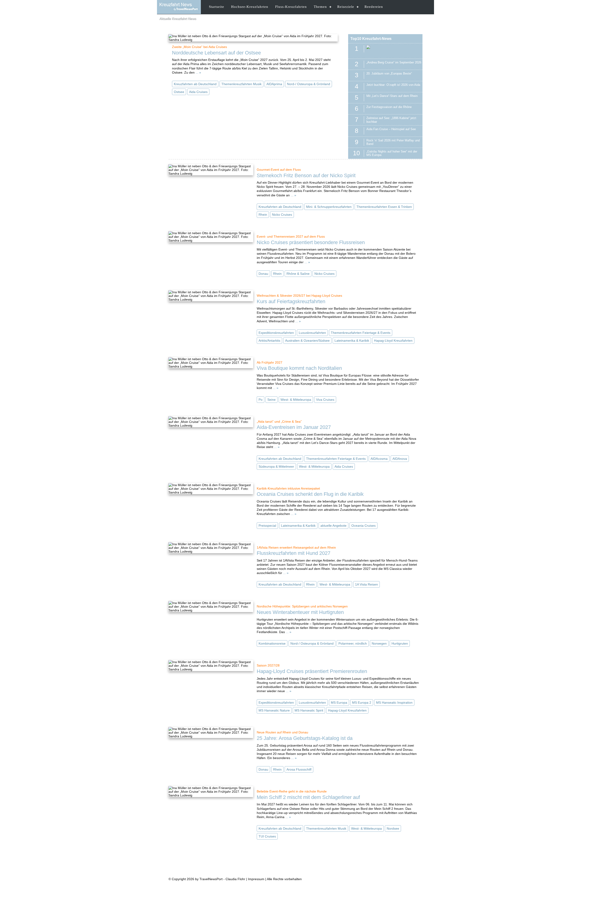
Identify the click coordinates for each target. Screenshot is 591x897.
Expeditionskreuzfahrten (276, 333)
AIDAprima (274, 84)
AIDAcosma (379, 458)
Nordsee (393, 828)
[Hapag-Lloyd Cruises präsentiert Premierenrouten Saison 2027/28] (211, 665)
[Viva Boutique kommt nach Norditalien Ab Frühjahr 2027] (211, 362)
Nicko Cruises (282, 214)
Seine (271, 399)
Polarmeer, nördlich (352, 643)
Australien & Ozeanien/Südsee (307, 340)
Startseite (216, 7)
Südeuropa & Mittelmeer (276, 466)
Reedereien (374, 7)
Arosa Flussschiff (298, 769)
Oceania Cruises (363, 525)
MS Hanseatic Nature (274, 710)
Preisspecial (267, 525)
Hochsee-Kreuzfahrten (249, 7)
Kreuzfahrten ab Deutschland (195, 84)
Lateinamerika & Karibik (352, 340)
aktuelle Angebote (333, 525)
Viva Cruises (325, 399)
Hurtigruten (400, 643)
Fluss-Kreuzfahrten (291, 7)
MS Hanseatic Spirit (309, 710)
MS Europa (339, 702)
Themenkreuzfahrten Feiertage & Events (360, 333)
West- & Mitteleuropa (295, 399)
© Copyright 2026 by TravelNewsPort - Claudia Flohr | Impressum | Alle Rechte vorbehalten (235, 879)
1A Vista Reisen (366, 584)
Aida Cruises (198, 92)
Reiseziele (345, 7)
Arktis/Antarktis (269, 340)
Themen (320, 7)
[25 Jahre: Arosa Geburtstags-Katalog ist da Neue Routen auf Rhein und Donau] (211, 732)
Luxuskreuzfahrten (312, 333)
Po (260, 399)
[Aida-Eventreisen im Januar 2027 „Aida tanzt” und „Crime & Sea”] (211, 421)
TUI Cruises (267, 836)
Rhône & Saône (298, 273)
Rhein (263, 214)
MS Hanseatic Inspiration (394, 702)
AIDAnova (399, 458)
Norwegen (379, 643)
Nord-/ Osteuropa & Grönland (308, 84)
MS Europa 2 (361, 702)
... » (198, 72)
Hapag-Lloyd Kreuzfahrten (393, 340)
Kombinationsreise (272, 643)
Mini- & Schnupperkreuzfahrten (329, 207)
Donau (263, 273)
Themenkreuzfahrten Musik (241, 84)
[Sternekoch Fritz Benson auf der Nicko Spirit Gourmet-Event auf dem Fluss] (211, 169)
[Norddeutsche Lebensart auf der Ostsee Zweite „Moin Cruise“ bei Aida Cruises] (253, 38)
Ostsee (179, 92)
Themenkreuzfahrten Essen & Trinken (384, 207)
